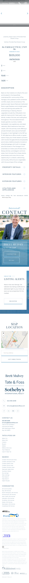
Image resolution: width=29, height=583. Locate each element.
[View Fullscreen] (3, 339)
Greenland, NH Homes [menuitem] (8, 506)
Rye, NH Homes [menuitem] (6, 490)
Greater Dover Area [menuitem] (7, 465)
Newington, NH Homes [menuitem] (8, 504)
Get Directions (14, 359)
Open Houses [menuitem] (6, 480)
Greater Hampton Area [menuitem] (8, 461)
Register (13, 301)
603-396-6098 (11, 247)
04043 (26, 195)
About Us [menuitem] (4, 438)
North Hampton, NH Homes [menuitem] (10, 492)
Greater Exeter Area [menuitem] (7, 463)
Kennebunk (20, 195)
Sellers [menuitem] (4, 446)
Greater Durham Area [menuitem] (8, 467)
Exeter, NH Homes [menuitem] (7, 502)
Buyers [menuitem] (4, 444)
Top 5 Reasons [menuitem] (6, 450)
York (15, 195)
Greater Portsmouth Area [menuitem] (9, 459)
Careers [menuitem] (4, 442)
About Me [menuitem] (5, 440)
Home (3, 195)
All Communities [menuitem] (7, 488)
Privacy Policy (6, 548)
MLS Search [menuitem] (5, 477)
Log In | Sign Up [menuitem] (6, 451)
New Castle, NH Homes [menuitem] (8, 496)
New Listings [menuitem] (5, 475)
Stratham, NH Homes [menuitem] (8, 500)
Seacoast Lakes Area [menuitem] (8, 469)
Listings (8, 195)
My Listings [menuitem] (5, 473)
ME (11, 195)
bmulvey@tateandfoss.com (16, 406)
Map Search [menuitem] (5, 479)
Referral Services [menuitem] (7, 448)
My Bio (11, 260)
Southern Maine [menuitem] (6, 471)
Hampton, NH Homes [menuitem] (8, 498)
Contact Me (12, 254)
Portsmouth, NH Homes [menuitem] (9, 494)
